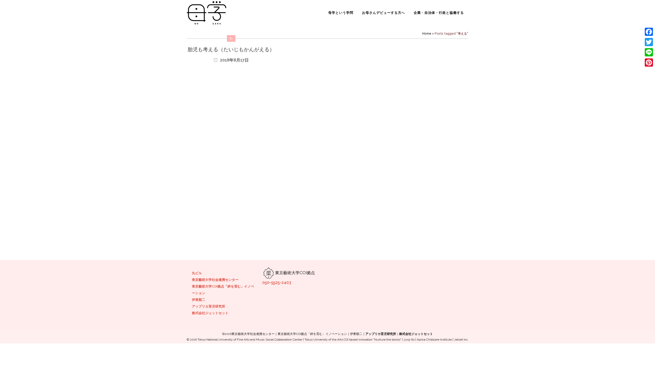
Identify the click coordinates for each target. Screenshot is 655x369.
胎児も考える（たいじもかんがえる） (231, 49)
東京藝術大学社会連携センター (215, 280)
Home (426, 33)
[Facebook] (649, 32)
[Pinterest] (649, 62)
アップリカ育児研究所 (208, 306)
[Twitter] (649, 42)
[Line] (649, 52)
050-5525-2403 (276, 282)
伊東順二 (198, 300)
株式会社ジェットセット (210, 313)
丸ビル (197, 273)
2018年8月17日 (234, 60)
